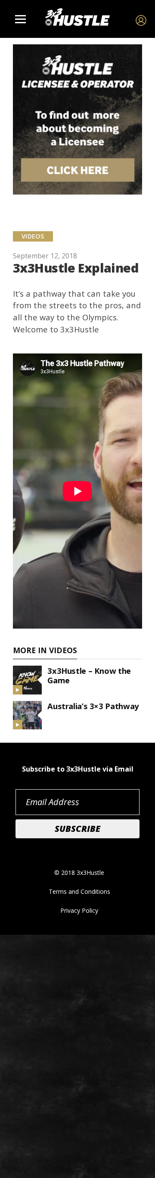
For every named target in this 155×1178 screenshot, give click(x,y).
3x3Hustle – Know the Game (89, 675)
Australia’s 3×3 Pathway (93, 706)
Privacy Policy (79, 910)
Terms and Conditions (79, 891)
